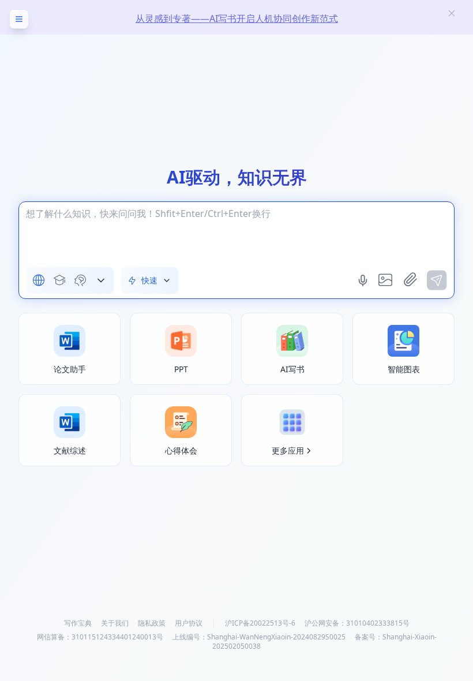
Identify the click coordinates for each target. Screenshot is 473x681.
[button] (101, 280)
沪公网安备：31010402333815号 (357, 623)
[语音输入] (363, 280)
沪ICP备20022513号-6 (260, 623)
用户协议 (188, 623)
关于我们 (115, 623)
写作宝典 (78, 623)
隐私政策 (152, 623)
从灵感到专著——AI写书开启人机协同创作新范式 (237, 18)
